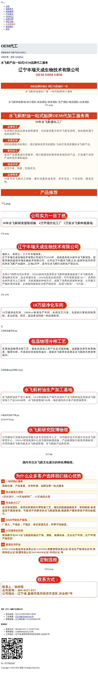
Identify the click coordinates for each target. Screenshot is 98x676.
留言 (8, 29)
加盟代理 (9, 19)
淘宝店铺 (9, 22)
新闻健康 (9, 11)
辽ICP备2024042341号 (24, 617)
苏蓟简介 (9, 9)
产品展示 (9, 14)
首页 (8, 6)
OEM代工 (10, 16)
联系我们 (9, 27)
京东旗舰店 (10, 24)
